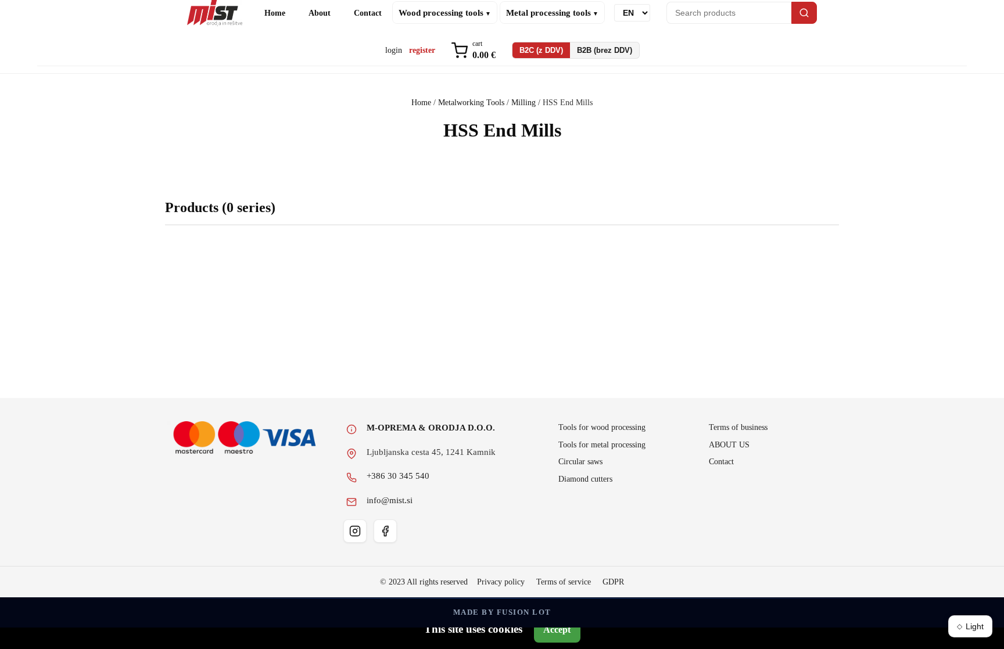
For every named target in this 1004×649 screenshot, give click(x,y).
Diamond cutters (585, 478)
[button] (473, 50)
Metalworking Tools (471, 102)
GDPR (613, 582)
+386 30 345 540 (398, 476)
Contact (368, 12)
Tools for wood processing (602, 427)
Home (274, 12)
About (320, 12)
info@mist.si (390, 500)
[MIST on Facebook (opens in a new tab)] (385, 531)
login (393, 50)
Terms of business (738, 427)
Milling (523, 102)
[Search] (804, 13)
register (422, 50)
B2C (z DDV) (541, 50)
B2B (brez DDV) (604, 50)
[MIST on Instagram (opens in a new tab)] (355, 531)
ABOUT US (729, 444)
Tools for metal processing (602, 444)
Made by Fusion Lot (502, 612)
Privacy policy (501, 582)
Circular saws (580, 461)
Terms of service (563, 582)
